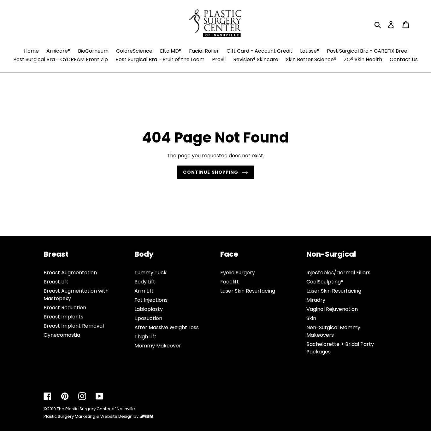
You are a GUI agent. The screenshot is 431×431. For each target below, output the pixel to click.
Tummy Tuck (150, 272)
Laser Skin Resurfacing (247, 290)
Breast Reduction (65, 307)
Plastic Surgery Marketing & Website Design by (91, 416)
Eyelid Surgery (237, 272)
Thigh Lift (145, 336)
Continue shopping (210, 172)
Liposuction (148, 318)
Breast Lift (56, 281)
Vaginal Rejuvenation (332, 309)
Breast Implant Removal (74, 325)
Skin (311, 318)
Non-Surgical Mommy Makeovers (333, 331)
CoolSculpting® (324, 281)
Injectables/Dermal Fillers (338, 272)
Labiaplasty (148, 309)
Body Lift (144, 281)
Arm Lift (144, 290)
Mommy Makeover (157, 345)
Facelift (229, 281)
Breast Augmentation (70, 272)
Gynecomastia (62, 335)
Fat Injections (151, 300)
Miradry (315, 300)
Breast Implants (63, 316)
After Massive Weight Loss (166, 327)
